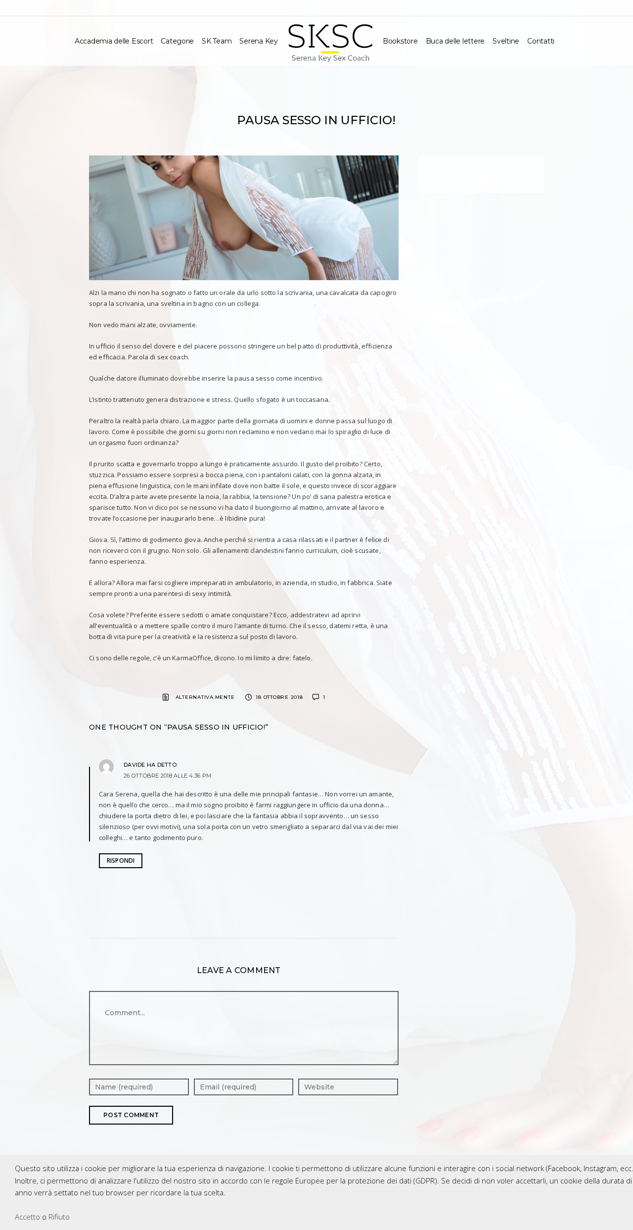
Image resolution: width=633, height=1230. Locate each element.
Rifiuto (59, 1217)
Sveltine (506, 41)
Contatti (540, 41)
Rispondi (121, 860)
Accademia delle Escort (114, 41)
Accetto (27, 1217)
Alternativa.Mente (205, 697)
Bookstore (400, 41)
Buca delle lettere (455, 41)
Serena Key (258, 41)
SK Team (216, 41)
